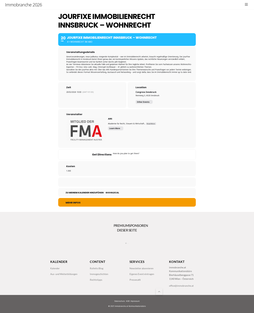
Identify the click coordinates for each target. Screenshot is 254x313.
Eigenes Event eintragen (142, 274)
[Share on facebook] (113, 182)
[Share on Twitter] (120, 182)
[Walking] (158, 154)
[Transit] (153, 154)
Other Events (143, 102)
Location (141, 87)
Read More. (151, 124)
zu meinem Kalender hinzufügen (85, 192)
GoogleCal (112, 192)
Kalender (55, 268)
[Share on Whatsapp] (133, 182)
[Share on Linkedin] (127, 182)
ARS (110, 118)
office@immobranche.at (181, 285)
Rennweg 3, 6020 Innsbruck (147, 95)
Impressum (135, 301)
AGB (128, 301)
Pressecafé (135, 279)
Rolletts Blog (96, 268)
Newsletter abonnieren (141, 268)
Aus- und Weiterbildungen (63, 274)
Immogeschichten (99, 274)
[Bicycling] (163, 154)
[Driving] (148, 154)
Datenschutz (119, 301)
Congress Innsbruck (146, 92)
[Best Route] (143, 154)
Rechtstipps (96, 279)
